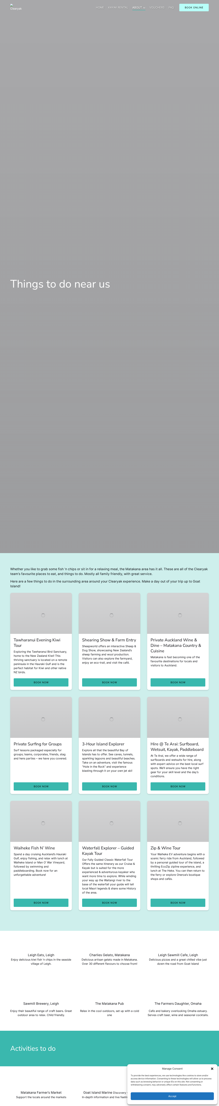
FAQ (171, 7)
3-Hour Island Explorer (103, 744)
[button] (212, 1068)
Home (100, 7)
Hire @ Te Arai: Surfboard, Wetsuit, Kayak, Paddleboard (177, 746)
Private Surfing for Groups (38, 744)
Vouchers (157, 7)
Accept (172, 1096)
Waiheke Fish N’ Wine (34, 848)
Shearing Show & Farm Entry (109, 640)
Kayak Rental (118, 7)
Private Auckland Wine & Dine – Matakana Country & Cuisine (176, 645)
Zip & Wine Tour (166, 848)
